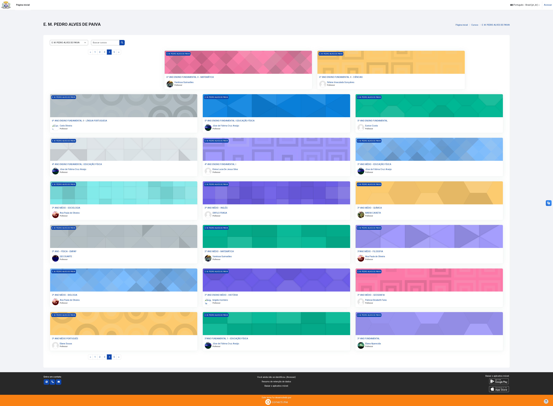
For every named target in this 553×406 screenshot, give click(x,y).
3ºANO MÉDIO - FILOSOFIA (370, 251)
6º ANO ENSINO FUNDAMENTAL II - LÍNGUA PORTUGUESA (79, 120)
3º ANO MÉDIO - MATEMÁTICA (219, 251)
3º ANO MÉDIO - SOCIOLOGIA (66, 208)
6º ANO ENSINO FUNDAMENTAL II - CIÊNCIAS (341, 77)
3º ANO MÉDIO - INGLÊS (216, 208)
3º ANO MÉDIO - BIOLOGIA (64, 295)
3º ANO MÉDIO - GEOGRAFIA (371, 295)
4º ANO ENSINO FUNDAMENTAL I (220, 164)
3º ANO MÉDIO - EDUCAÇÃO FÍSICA (374, 164)
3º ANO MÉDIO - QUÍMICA (369, 208)
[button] (525, 5)
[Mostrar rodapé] (546, 401)
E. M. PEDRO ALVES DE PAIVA (496, 25)
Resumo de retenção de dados (276, 381)
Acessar (548, 5)
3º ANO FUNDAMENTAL (368, 338)
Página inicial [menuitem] (23, 5)
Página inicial (462, 25)
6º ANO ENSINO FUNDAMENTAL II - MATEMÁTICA (190, 77)
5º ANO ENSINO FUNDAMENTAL (372, 120)
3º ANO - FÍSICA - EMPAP (64, 251)
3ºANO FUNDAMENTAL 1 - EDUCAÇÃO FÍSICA (226, 338)
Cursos (474, 25)
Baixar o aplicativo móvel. (276, 386)
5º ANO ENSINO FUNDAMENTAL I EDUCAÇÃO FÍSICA (229, 120)
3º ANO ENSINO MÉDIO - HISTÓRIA (221, 295)
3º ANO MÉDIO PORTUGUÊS (65, 338)
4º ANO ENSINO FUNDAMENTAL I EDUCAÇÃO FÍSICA (77, 164)
